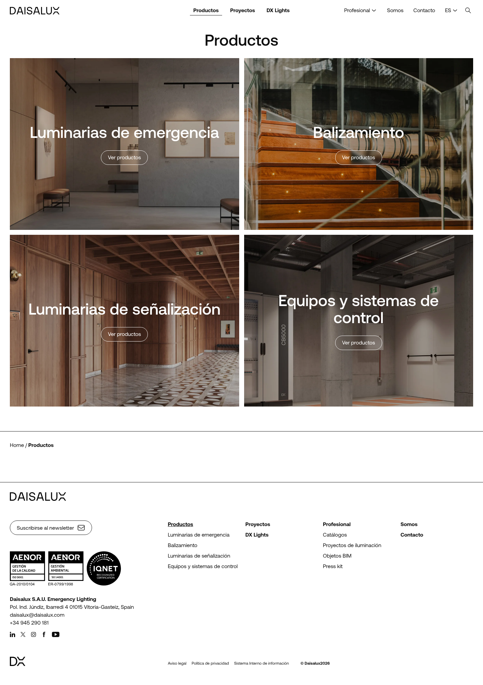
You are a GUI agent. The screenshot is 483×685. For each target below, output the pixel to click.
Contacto (424, 10)
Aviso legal (177, 663)
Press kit (333, 566)
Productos (205, 10)
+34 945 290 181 (29, 623)
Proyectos (242, 10)
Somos (395, 10)
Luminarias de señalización (199, 556)
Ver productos (124, 157)
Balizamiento (182, 545)
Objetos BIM (337, 556)
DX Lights (278, 10)
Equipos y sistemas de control (203, 566)
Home (17, 445)
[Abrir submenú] (374, 10)
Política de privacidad (210, 663)
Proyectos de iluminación (352, 545)
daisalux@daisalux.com (37, 615)
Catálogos (335, 535)
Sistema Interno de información (261, 663)
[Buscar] (468, 10)
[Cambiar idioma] (455, 10)
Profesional (357, 10)
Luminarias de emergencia (199, 535)
